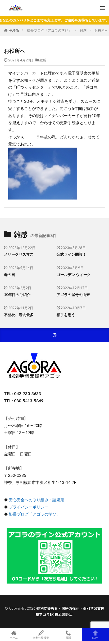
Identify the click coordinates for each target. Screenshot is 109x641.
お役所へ (101, 30)
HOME (14, 30)
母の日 (9, 274)
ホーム (14, 637)
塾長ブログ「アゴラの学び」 (49, 30)
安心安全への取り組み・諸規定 (36, 499)
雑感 (83, 30)
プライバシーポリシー (28, 506)
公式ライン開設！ (71, 254)
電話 (68, 637)
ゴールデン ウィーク (74, 274)
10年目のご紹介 (17, 294)
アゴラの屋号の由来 (73, 294)
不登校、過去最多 (19, 314)
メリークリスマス (19, 254)
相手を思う (66, 314)
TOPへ (95, 637)
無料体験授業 (41, 637)
